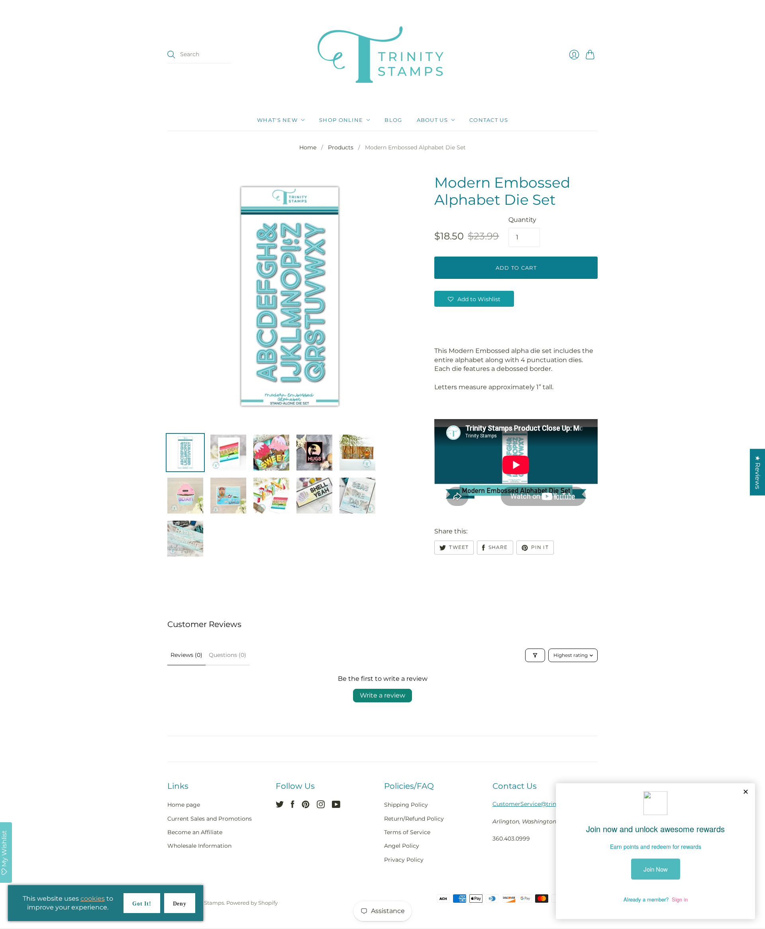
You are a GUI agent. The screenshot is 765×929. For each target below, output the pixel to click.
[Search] (171, 55)
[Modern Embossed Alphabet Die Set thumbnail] (185, 452)
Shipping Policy (406, 804)
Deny (179, 904)
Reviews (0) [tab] (186, 655)
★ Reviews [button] (757, 472)
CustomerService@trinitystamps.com (545, 803)
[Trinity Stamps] (382, 54)
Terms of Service (407, 832)
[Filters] (535, 655)
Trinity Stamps (205, 903)
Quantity (522, 219)
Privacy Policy (404, 859)
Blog (393, 120)
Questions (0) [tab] (227, 655)
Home (307, 147)
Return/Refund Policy (414, 818)
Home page (183, 804)
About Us (432, 120)
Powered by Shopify (252, 903)
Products (340, 147)
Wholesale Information (199, 845)
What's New (277, 120)
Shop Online (341, 120)
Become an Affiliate (194, 832)
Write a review (382, 695)
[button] (474, 299)
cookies (92, 898)
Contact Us (488, 120)
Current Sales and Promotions (209, 818)
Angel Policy (401, 845)
